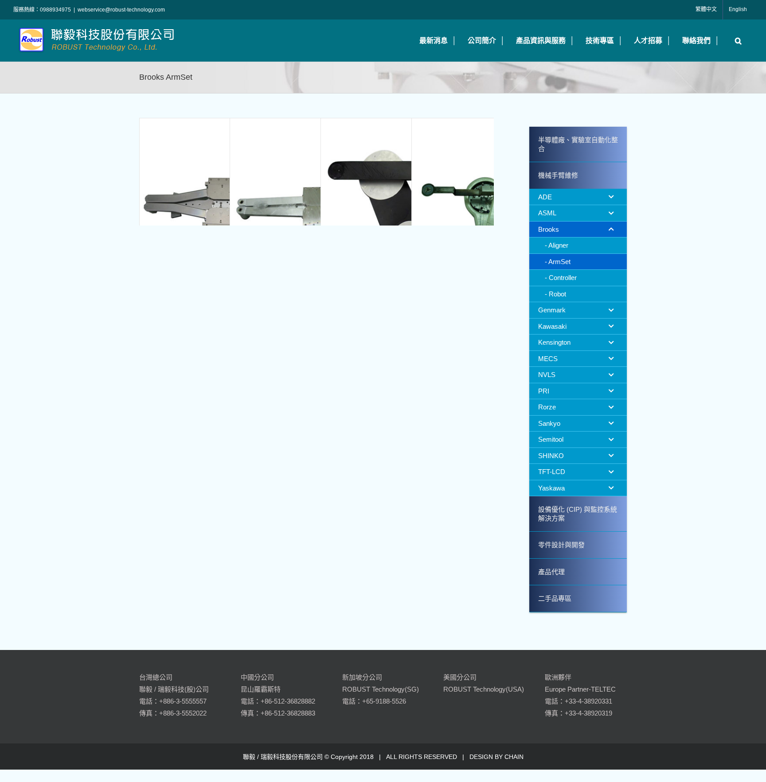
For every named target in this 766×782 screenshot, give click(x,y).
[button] (736, 40)
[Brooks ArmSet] (226, 204)
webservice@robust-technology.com (121, 10)
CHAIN (514, 756)
